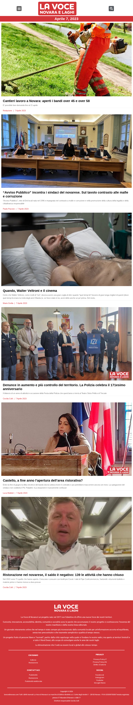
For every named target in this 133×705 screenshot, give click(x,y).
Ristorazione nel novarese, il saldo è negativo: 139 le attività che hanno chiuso (63, 575)
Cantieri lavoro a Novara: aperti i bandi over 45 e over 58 (46, 101)
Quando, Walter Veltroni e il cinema (30, 290)
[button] (19, 8)
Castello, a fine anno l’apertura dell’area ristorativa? (43, 480)
